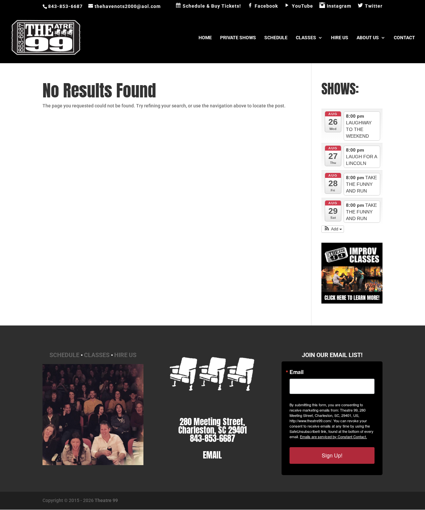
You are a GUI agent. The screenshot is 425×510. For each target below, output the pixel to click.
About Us (368, 37)
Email (296, 372)
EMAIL (212, 455)
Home (205, 37)
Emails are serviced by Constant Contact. (333, 436)
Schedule (276, 37)
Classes (306, 37)
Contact (404, 37)
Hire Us (339, 37)
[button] (333, 229)
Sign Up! (332, 455)
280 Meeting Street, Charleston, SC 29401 (212, 426)
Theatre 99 (106, 500)
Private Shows (238, 37)
